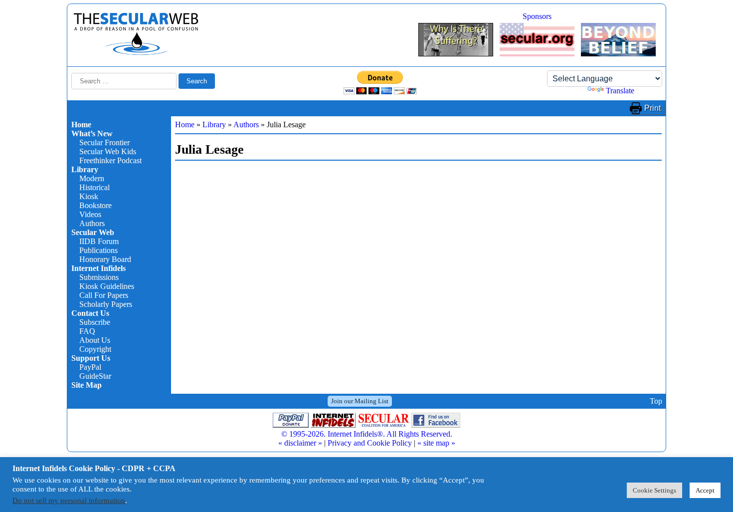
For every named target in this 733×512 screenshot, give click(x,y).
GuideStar (95, 376)
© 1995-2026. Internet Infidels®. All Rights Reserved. (366, 434)
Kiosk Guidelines (106, 286)
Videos (90, 214)
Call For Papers (103, 295)
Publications (98, 250)
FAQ (87, 331)
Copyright (95, 349)
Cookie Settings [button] (654, 490)
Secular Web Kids (107, 151)
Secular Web (92, 232)
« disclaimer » (300, 443)
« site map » (436, 443)
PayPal (90, 367)
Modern (91, 178)
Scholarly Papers (105, 304)
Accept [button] (705, 490)
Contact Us (90, 313)
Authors (92, 223)
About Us (94, 340)
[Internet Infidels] (136, 52)
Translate (620, 90)
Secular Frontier (104, 142)
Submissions (99, 277)
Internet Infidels (98, 268)
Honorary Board (105, 259)
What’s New (92, 133)
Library (84, 169)
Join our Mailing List (359, 401)
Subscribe (94, 322)
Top (656, 401)
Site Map (86, 385)
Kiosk (88, 196)
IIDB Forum (99, 241)
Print (652, 108)
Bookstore (95, 205)
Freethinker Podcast (110, 160)
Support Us (90, 358)
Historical (94, 187)
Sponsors (537, 16)
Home (81, 124)
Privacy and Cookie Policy (370, 443)
